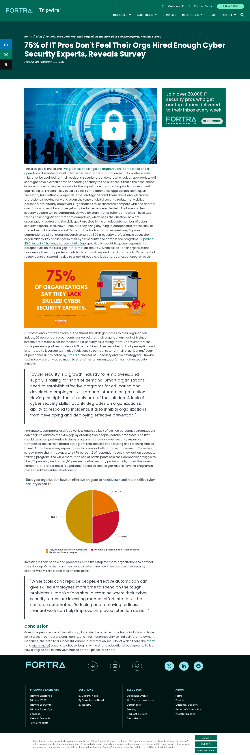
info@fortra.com (185, 714)
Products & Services (44, 690)
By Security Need (88, 696)
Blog (213, 15)
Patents (180, 700)
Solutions (147, 15)
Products (121, 15)
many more (40, 645)
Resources (192, 15)
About (229, 15)
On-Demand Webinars (140, 700)
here (112, 650)
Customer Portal (179, 6)
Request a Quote (137, 714)
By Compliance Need (91, 700)
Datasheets (134, 705)
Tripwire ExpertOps (41, 709)
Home (28, 36)
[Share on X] (6, 64)
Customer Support (186, 705)
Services (169, 15)
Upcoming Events (137, 696)
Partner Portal (203, 6)
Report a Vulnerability (188, 709)
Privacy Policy (90, 741)
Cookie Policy (104, 741)
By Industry (85, 705)
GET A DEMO (230, 6)
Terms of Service (129, 741)
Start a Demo (135, 718)
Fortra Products (39, 723)
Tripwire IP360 (38, 700)
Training (132, 709)
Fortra (179, 696)
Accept (206, 737)
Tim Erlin (73, 355)
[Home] (33, 10)
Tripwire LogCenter (41, 705)
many (151, 641)
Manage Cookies (206, 750)
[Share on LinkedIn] (6, 44)
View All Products (40, 718)
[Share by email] (6, 54)
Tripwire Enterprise (41, 696)
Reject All (206, 744)
